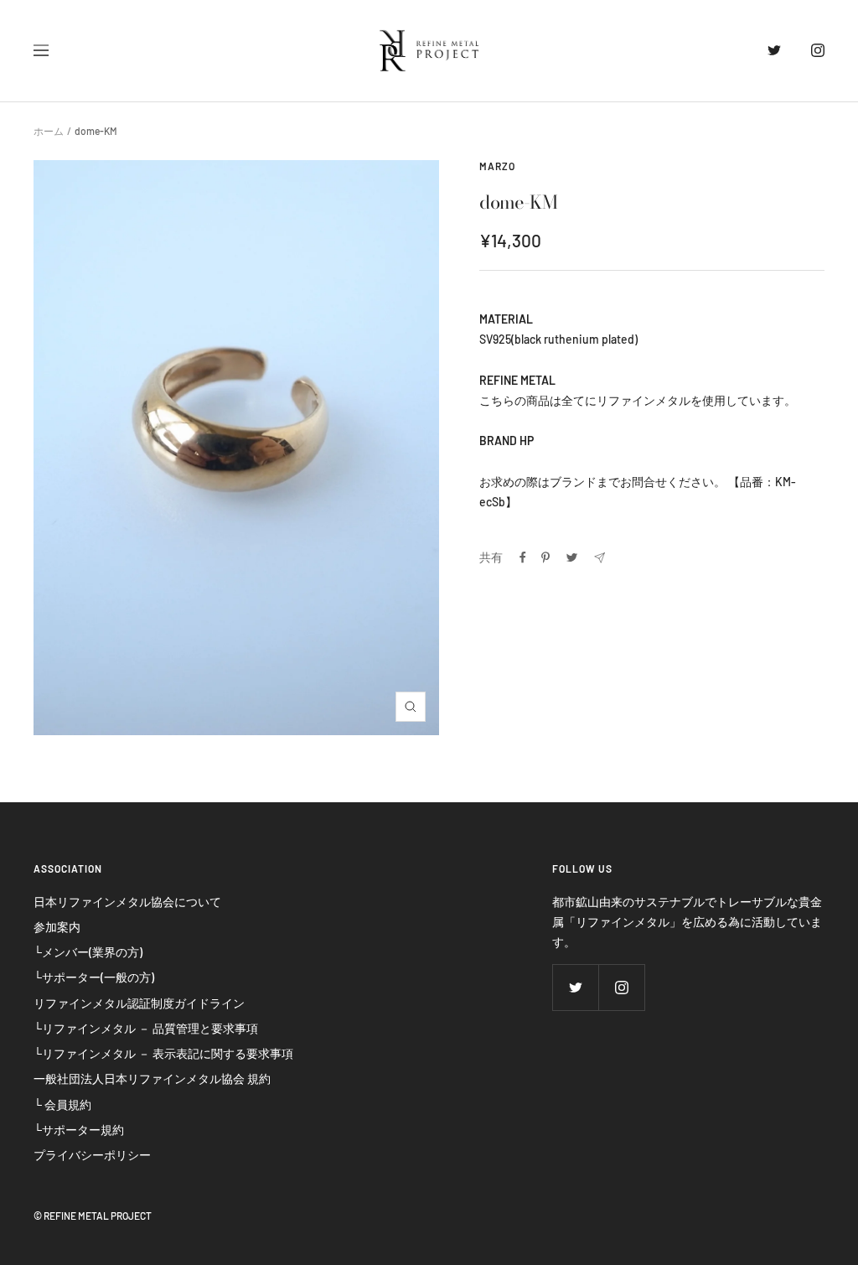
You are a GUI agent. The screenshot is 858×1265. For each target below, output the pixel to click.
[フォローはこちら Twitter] (762, 51)
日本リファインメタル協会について (127, 901)
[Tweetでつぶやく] (572, 557)
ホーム (49, 131)
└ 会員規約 (62, 1104)
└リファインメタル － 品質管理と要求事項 (146, 1028)
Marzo (497, 166)
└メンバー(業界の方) (88, 952)
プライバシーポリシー (92, 1155)
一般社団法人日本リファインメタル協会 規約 (152, 1078)
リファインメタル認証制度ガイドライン (139, 1003)
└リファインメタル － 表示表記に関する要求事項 (163, 1053)
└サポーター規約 (79, 1129)
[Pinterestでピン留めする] (545, 557)
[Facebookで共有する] (522, 557)
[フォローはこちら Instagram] (803, 51)
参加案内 (57, 927)
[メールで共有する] (599, 557)
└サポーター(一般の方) (94, 977)
